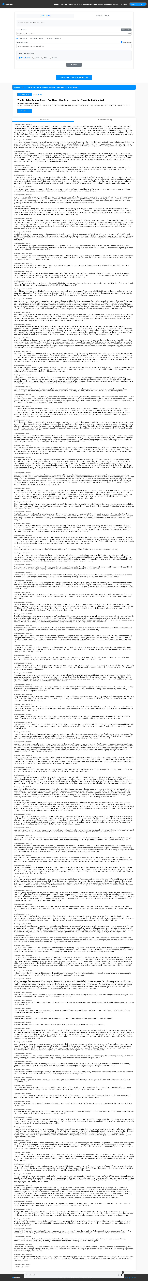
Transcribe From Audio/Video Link (74, 77)
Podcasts (63, 4)
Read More (24, 111)
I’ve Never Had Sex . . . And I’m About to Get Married (59, 87)
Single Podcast (45, 15)
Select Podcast (21, 30)
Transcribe (72, 4)
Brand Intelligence (90, 4)
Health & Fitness (24, 94)
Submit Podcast (137, 4)
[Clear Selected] (128, 34)
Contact (116, 4)
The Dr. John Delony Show (30, 87)
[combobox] (74, 34)
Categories (108, 4)
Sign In (125, 4)
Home (56, 4)
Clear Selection (126, 30)
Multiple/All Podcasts (102, 15)
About (100, 4)
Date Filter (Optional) (26, 53)
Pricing (79, 4)
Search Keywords (22, 42)
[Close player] (123, 1272)
